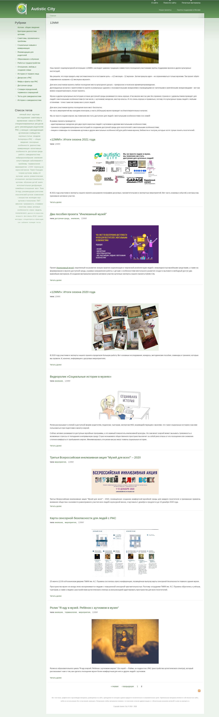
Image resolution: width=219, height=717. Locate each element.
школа (26, 176)
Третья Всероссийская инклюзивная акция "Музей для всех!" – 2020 (95, 457)
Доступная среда (25, 85)
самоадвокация (36, 130)
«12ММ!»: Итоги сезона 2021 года (72, 139)
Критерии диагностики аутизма (27, 32)
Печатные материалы (191, 3)
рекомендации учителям (32, 191)
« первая (114, 686)
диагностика (35, 145)
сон (19, 222)
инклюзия (38, 158)
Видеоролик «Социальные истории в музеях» (80, 376)
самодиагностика (32, 155)
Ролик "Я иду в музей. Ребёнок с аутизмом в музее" (84, 607)
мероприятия (21, 167)
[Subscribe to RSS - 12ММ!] (199, 691)
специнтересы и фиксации (33, 219)
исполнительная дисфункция (29, 185)
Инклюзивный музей (65, 268)
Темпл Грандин (36, 170)
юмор (29, 207)
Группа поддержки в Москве (189, 10)
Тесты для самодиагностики (29, 96)
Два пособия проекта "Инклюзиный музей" (78, 214)
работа (21, 155)
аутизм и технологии (27, 201)
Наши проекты (165, 10)
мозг (37, 188)
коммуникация (24, 148)
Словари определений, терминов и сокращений (28, 91)
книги (40, 182)
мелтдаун (18, 219)
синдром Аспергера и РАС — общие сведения (29, 139)
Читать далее (56, 202)
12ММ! (30, 167)
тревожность (28, 204)
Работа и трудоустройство (29, 63)
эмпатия (18, 204)
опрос (31, 210)
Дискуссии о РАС (25, 78)
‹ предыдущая (128, 686)
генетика (22, 207)
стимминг (39, 204)
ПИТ (38, 201)
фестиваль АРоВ (30, 216)
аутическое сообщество (29, 133)
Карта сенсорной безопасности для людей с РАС (83, 518)
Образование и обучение (28, 59)
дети (17, 127)
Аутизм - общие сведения (28, 27)
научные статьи (25, 136)
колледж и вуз (35, 198)
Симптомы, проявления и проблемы (28, 39)
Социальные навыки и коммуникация (27, 46)
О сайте (154, 3)
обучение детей (30, 182)
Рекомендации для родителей (26, 53)
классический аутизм (24, 195)
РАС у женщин (21, 130)
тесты (38, 222)
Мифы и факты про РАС (28, 82)
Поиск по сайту (169, 3)
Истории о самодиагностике (29, 100)
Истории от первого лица (28, 74)
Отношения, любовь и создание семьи (27, 68)
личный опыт (25, 114)
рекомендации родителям (31, 127)
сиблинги (24, 222)
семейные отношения (24, 188)
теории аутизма (25, 173)
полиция (32, 222)
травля (40, 216)
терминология (34, 164)
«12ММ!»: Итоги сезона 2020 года (72, 292)
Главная (53, 16)
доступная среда (35, 151)
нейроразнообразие (24, 158)
